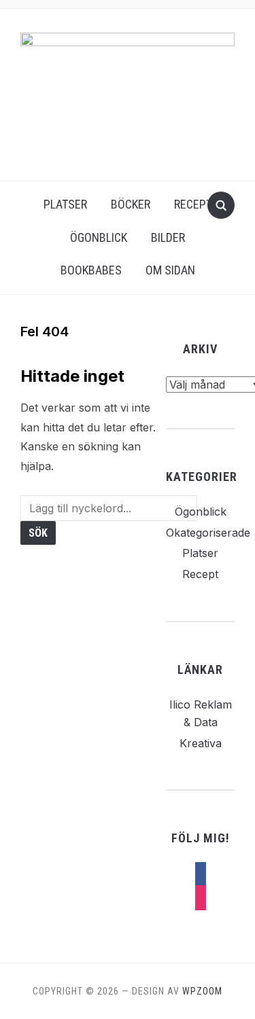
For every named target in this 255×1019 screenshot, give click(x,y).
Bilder (168, 237)
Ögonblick (98, 237)
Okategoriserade (208, 532)
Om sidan (170, 270)
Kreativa (201, 743)
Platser (65, 204)
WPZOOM (202, 991)
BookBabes (91, 270)
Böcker (130, 204)
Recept (193, 204)
